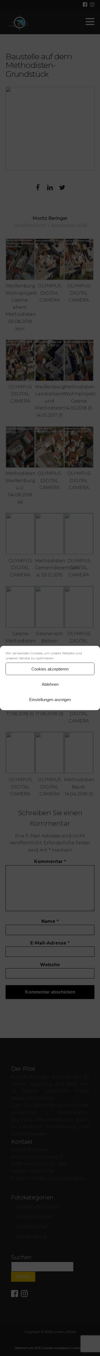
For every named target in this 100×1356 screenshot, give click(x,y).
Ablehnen (50, 684)
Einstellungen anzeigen (50, 699)
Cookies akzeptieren (50, 668)
